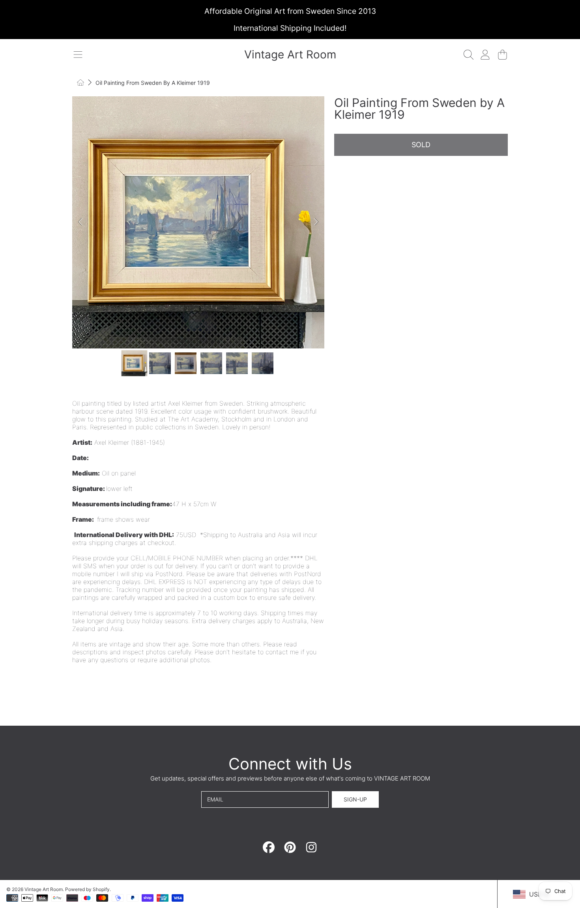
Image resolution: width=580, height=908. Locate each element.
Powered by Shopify (87, 889)
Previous (80, 222)
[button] (77, 54)
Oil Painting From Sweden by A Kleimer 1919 (152, 82)
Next (316, 222)
